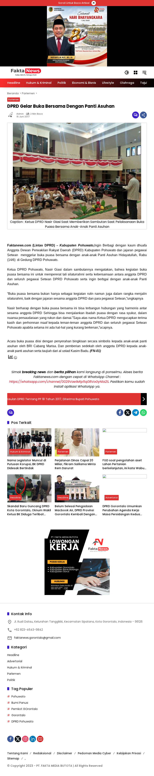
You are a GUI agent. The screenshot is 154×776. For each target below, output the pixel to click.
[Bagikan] (143, 115)
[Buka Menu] (135, 72)
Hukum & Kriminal (20, 451)
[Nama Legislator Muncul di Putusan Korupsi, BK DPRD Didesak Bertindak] (29, 442)
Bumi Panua (19, 703)
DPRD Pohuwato (22, 721)
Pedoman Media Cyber (94, 753)
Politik (11, 680)
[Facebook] (120, 412)
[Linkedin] (32, 739)
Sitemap (13, 758)
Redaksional (42, 753)
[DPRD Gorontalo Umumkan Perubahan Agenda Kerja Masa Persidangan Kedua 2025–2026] (124, 488)
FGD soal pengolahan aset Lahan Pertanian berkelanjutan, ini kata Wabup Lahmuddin (124, 464)
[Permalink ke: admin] (11, 115)
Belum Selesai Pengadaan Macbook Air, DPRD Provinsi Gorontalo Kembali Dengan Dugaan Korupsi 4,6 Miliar (75, 510)
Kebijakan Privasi (129, 753)
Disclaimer (64, 753)
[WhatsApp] (143, 412)
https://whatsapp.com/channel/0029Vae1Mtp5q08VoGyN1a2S (59, 381)
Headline (15, 497)
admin (20, 114)
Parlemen (13, 99)
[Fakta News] (61, 72)
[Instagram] (25, 739)
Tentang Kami (17, 753)
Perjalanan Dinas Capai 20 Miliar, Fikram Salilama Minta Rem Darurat (75, 464)
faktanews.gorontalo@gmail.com (37, 638)
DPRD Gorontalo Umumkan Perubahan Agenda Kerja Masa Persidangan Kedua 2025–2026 (122, 510)
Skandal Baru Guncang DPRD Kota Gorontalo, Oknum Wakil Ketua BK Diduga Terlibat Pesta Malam (29, 510)
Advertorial (111, 497)
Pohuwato (18, 696)
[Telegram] (135, 412)
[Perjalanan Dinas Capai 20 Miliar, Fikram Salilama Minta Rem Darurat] (77, 442)
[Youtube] (40, 739)
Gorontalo (18, 715)
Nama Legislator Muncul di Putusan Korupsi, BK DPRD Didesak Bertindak (26, 464)
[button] (126, 72)
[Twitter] (127, 412)
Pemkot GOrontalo (24, 709)
